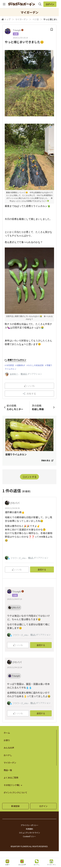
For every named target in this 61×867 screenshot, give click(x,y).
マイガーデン (21, 19)
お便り (7, 740)
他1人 (33, 702)
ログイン (50, 4)
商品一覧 (8, 770)
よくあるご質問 (11, 777)
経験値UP (21, 365)
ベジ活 (35, 19)
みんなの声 (9, 747)
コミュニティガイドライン (29, 832)
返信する (42, 569)
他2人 (30, 557)
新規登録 (15, 806)
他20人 (24, 373)
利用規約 (29, 829)
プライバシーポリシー (29, 825)
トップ (7, 19)
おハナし (8, 755)
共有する (31, 393)
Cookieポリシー (29, 836)
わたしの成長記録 (36, 365)
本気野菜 (10, 365)
